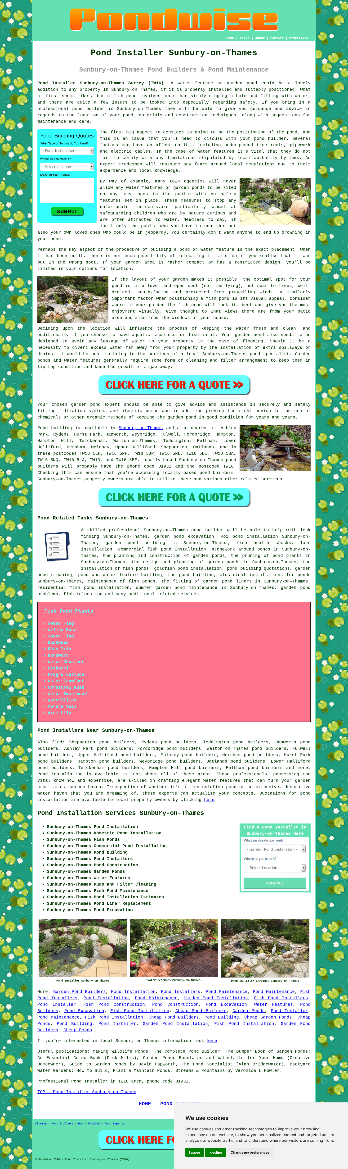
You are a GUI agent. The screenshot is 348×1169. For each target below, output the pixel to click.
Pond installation (60, 774)
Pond (42, 428)
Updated (94, 1123)
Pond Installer (56, 1004)
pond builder (207, 530)
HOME (230, 38)
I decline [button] (215, 1152)
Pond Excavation (226, 1004)
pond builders (217, 472)
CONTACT (277, 38)
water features (215, 151)
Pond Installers (180, 991)
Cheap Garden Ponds (268, 1017)
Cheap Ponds (77, 1030)
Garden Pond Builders (79, 991)
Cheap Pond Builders (201, 1011)
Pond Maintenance (227, 991)
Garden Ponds (248, 1011)
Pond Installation (133, 991)
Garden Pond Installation (216, 998)
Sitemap (41, 1123)
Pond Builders (62, 1123)
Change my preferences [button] (250, 1152)
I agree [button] (194, 1152)
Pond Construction (175, 1004)
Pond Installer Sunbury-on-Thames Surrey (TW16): (101, 83)
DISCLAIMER (298, 38)
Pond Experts (115, 1123)
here (209, 799)
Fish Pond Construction (114, 1004)
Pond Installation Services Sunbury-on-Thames (120, 813)
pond (292, 132)
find (57, 742)
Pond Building (222, 1017)
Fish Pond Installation (139, 1011)
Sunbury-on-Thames (141, 428)
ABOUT (260, 38)
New (80, 1123)
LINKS (244, 38)
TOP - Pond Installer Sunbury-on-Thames (86, 1092)
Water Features (273, 1004)
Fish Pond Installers (281, 998)
